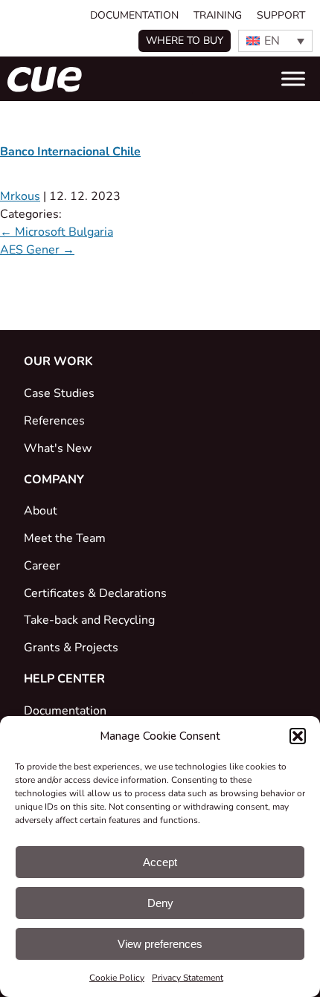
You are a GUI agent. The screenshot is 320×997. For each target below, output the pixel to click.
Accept (160, 862)
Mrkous (20, 196)
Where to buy (184, 40)
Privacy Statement (187, 978)
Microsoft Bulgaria (56, 232)
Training (217, 15)
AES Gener (37, 250)
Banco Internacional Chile (70, 151)
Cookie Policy (116, 978)
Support (281, 15)
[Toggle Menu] (293, 79)
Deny (160, 903)
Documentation (134, 15)
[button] (297, 736)
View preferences (160, 944)
